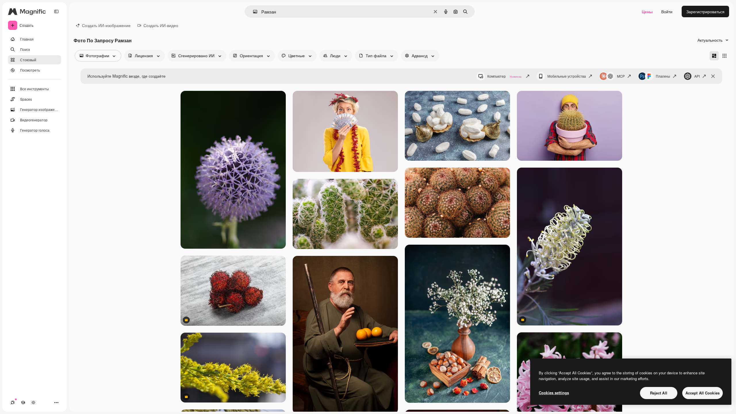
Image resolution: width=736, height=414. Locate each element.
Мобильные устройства (566, 76)
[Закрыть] (713, 76)
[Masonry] (714, 55)
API (697, 76)
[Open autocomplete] (253, 11)
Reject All (658, 393)
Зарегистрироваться (705, 11)
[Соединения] (12, 402)
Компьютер (504, 76)
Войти (666, 11)
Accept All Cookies (702, 393)
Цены (647, 11)
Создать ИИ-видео (160, 25)
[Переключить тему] (33, 402)
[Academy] (23, 402)
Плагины (663, 76)
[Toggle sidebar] (56, 11)
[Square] (724, 55)
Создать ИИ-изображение (106, 25)
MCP (621, 76)
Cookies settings (554, 392)
